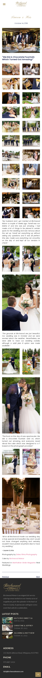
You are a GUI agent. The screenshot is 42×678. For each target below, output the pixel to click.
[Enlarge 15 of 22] (16, 167)
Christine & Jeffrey (23, 626)
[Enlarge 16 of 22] (37, 167)
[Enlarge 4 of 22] (37, 81)
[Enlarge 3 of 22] (16, 81)
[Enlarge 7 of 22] (16, 109)
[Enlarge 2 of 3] (37, 249)
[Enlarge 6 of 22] (37, 95)
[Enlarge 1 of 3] (16, 249)
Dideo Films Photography (26, 554)
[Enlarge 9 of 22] (16, 124)
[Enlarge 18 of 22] (37, 181)
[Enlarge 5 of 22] (16, 95)
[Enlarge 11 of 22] (16, 138)
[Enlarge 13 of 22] (16, 152)
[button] (4, 4)
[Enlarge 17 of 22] (16, 181)
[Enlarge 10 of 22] (37, 124)
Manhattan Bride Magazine (24, 563)
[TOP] (38, 674)
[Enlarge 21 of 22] (16, 209)
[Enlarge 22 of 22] (37, 209)
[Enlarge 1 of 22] (16, 66)
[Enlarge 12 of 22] (37, 138)
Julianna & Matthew (24, 633)
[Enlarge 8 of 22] (37, 109)
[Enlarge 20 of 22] (37, 195)
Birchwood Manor (16, 558)
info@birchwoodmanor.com (13, 671)
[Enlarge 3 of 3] (37, 277)
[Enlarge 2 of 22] (37, 66)
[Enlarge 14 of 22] (37, 152)
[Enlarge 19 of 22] (16, 195)
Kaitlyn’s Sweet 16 (23, 618)
